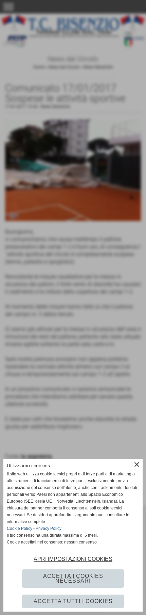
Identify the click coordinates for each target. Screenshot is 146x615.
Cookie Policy (19, 528)
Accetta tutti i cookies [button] (73, 601)
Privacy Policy (48, 528)
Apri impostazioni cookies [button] (73, 559)
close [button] (137, 464)
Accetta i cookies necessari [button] (73, 578)
